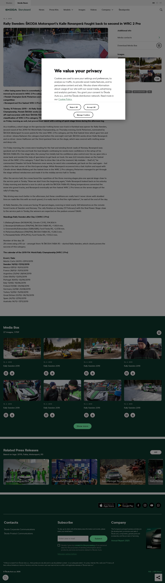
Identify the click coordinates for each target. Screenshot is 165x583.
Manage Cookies (83, 115)
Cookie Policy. (65, 99)
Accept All (91, 107)
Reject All (74, 107)
